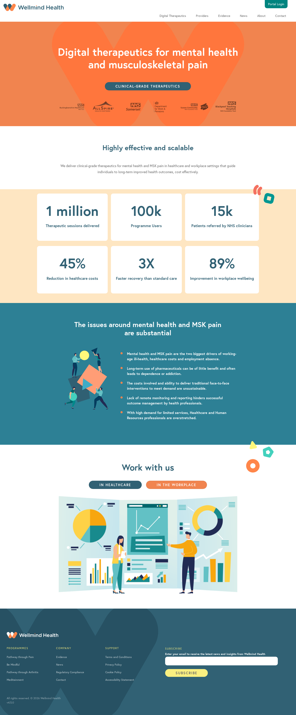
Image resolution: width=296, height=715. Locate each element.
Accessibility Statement (119, 680)
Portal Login (276, 4)
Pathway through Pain (20, 657)
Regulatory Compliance (70, 672)
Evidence (61, 657)
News (59, 664)
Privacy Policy (113, 664)
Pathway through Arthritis (22, 672)
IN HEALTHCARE (115, 484)
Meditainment (15, 680)
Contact (61, 680)
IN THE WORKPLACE (176, 484)
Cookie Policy (113, 672)
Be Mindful (13, 664)
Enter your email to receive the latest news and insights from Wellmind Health (215, 654)
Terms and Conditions (118, 657)
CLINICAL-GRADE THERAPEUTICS (147, 86)
